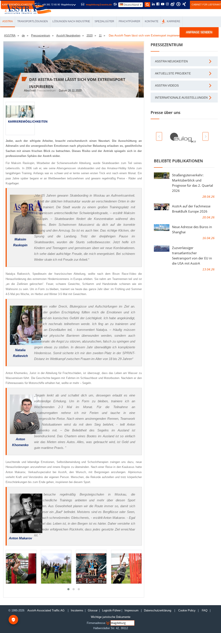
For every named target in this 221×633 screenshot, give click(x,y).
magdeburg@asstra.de (99, 4)
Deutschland (131, 4)
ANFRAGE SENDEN (199, 32)
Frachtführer (129, 21)
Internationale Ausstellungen (181, 97)
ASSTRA (7, 21)
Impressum (132, 610)
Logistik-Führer (111, 610)
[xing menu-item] (184, 4)
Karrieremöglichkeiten (27, 121)
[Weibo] (172, 4)
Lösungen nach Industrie (71, 21)
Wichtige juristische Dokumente (110, 617)
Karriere (173, 21)
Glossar (93, 610)
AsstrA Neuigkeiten (171, 61)
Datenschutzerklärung (158, 610)
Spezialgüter (104, 21)
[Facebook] (157, 4)
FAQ (204, 610)
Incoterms (77, 610)
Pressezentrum (46, 90)
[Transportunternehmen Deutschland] (28, 7)
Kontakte (151, 21)
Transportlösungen (32, 21)
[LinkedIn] (153, 4)
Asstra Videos (167, 85)
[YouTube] (162, 4)
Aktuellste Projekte (173, 73)
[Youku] (178, 4)
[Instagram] (167, 4)
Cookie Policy (187, 610)
